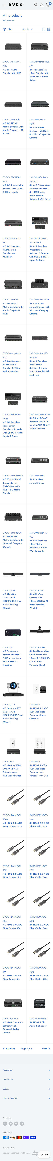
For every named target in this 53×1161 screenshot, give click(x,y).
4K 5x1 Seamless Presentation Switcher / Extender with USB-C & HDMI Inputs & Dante (13, 429)
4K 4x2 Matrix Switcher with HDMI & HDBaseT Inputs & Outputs (39, 133)
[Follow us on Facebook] (5, 1124)
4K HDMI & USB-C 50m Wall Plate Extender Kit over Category (38, 713)
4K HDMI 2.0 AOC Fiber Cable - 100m (12, 824)
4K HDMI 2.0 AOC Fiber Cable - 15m (12, 875)
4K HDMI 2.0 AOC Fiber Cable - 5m (12, 977)
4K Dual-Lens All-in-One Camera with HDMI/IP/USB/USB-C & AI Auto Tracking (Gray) (39, 658)
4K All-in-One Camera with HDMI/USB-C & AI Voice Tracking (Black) (12, 601)
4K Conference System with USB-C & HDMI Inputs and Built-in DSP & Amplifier (12, 658)
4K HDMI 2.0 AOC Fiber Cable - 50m (39, 926)
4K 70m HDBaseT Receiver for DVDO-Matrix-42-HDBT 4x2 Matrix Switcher (39, 423)
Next (44, 1048)
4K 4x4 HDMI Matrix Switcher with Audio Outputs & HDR (13, 309)
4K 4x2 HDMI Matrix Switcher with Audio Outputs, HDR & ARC (13, 128)
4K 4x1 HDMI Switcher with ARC (12, 71)
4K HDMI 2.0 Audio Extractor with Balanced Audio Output (13, 1027)
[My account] (41, 4)
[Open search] (36, 4)
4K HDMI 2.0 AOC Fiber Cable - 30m (12, 926)
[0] (47, 5)
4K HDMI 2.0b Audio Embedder (38, 1024)
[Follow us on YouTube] (16, 1124)
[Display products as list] (48, 29)
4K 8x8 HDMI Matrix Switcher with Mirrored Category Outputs (13, 542)
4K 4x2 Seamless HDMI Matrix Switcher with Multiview (11, 251)
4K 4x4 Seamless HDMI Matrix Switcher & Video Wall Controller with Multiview (39, 368)
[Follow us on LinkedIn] (22, 1124)
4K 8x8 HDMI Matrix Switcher (37, 481)
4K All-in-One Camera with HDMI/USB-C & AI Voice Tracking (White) (38, 601)
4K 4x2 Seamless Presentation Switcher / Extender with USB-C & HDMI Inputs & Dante (39, 253)
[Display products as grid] (44, 29)
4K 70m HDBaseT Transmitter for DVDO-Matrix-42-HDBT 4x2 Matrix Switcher (12, 486)
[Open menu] (4, 5)
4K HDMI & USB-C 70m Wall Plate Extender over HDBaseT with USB (12, 770)
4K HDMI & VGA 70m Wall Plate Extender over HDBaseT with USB (38, 770)
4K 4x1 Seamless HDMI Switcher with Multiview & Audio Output (39, 75)
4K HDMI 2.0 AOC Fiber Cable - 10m (39, 824)
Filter (10, 29)
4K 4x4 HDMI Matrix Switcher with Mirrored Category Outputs (39, 309)
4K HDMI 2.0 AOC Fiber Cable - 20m (39, 875)
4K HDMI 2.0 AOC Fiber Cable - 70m (39, 977)
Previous (10, 1048)
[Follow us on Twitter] (11, 1124)
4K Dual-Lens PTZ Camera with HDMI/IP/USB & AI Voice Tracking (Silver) (13, 715)
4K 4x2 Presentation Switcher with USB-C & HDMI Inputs (13, 189)
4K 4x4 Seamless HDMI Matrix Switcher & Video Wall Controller (12, 366)
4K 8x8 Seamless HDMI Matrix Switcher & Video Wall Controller (38, 546)
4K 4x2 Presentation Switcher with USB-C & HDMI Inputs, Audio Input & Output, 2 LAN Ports (39, 192)
